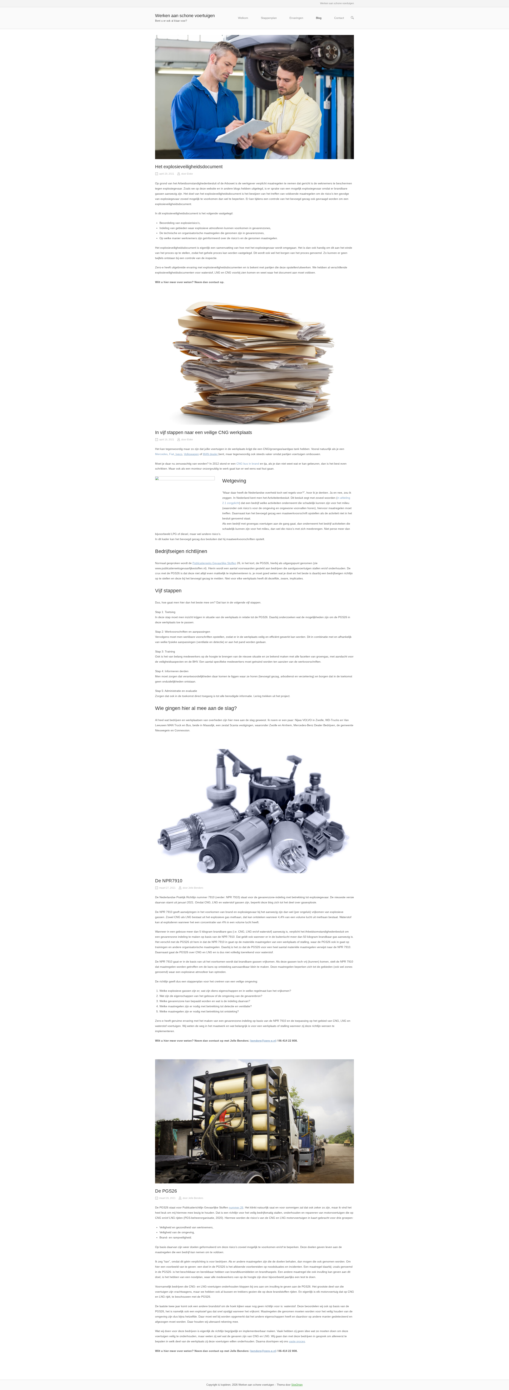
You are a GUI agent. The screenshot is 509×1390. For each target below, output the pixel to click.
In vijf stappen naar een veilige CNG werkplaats (203, 432)
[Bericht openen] (254, 97)
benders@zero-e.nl (263, 1040)
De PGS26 (166, 1191)
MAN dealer (211, 454)
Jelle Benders (195, 887)
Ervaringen (296, 17)
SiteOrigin (297, 1384)
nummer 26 (236, 1207)
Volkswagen (191, 454)
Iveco (178, 454)
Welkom (243, 17)
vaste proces (297, 1341)
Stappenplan (269, 17)
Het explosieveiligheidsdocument (188, 166)
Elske (190, 173)
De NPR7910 (168, 880)
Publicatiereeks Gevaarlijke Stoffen (214, 563)
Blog (319, 17)
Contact (339, 17)
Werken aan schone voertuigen (185, 15)
